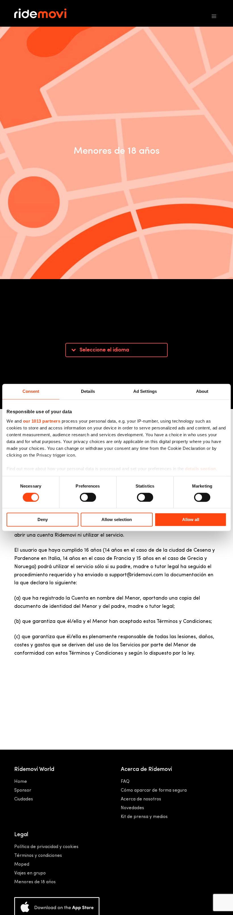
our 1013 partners (42, 421)
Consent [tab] (30, 391)
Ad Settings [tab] (145, 391)
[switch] (88, 497)
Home (20, 781)
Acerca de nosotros (141, 799)
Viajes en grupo (30, 873)
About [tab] (202, 391)
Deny (43, 519)
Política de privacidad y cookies (46, 847)
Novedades (132, 808)
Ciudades (23, 799)
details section (200, 468)
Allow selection (116, 519)
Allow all (190, 519)
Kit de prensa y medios (144, 817)
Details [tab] (88, 391)
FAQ (125, 781)
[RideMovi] (44, 13)
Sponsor (22, 790)
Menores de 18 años (35, 882)
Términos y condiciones (38, 855)
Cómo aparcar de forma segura (154, 790)
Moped (21, 864)
